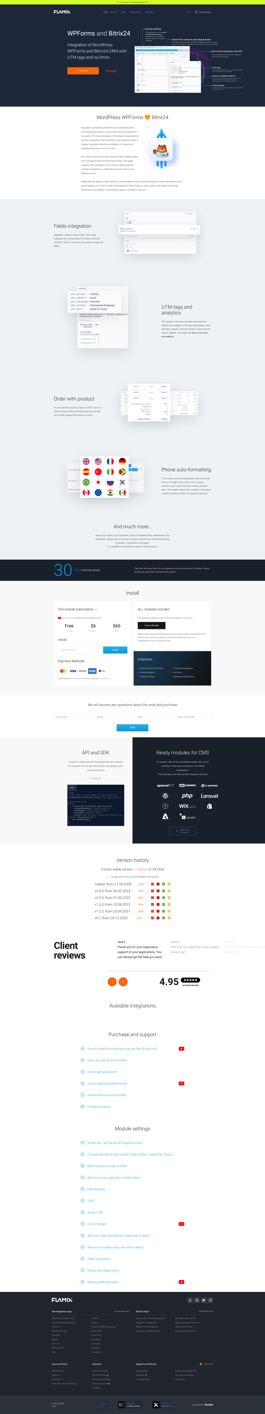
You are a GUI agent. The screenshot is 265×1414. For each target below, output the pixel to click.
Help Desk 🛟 (141, 1375)
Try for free (83, 70)
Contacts (149, 12)
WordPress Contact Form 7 (63, 1318)
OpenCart (56, 1335)
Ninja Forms (96, 1331)
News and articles (100, 1371)
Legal (54, 1406)
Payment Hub (57, 1371)
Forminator (96, 1339)
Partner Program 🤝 (101, 1384)
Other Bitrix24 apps (206, 1311)
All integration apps (121, 1311)
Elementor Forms (59, 1331)
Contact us (180, 1379)
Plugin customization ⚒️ (185, 1371)
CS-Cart (94, 1322)
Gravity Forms (58, 1348)
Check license (135, 12)
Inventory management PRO (148, 1331)
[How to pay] (82, 671)
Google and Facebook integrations (150, 1318)
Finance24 (58, 1379)
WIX (53, 1352)
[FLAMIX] (62, 13)
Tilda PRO (56, 1327)
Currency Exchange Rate (185, 1331)
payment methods (77, 678)
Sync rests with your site (185, 1318)
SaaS (123, 12)
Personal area (205, 12)
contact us (105, 678)
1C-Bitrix (94, 1318)
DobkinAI (55, 1375)
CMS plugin (111, 70)
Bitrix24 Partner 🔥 (100, 1375)
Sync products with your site (187, 1322)
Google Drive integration (146, 1322)
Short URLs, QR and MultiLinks (64, 1384)
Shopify (55, 1339)
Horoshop (95, 1348)
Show (141, 884)
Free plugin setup (143, 1379)
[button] (112, 981)
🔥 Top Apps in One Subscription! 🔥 (132, 2)
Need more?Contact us (185, 831)
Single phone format (184, 1327)
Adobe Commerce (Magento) (103, 1327)
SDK (100, 778)
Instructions (66, 618)
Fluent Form (96, 1335)
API (91, 778)
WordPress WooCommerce (63, 1322)
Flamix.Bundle (187, 618)
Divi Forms (95, 1344)
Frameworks (96, 1352)
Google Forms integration (147, 1327)
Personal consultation (101, 1379)
